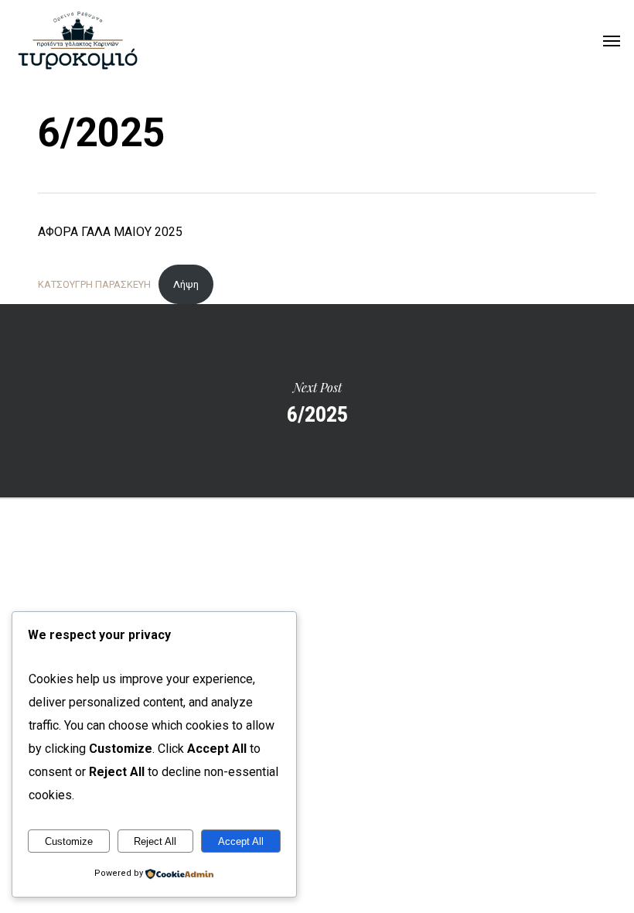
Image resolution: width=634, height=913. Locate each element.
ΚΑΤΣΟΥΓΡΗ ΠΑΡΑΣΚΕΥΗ (94, 284)
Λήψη (186, 284)
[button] (611, 40)
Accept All (241, 841)
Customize (69, 841)
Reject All (155, 841)
